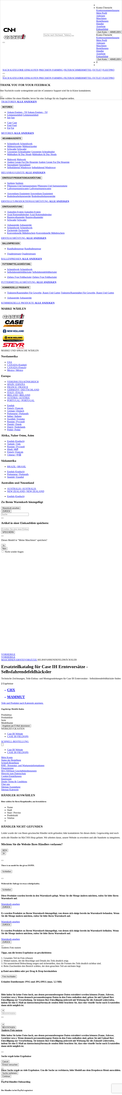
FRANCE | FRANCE (17, 387)
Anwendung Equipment (18, 193)
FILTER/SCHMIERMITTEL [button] (78, 70)
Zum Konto (102, 32)
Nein (4, 549)
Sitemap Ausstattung (10, 787)
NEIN (4, 850)
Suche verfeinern (9, 1073)
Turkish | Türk (14, 444)
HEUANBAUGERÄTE (13, 172)
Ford (9, 125)
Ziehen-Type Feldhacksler (19, 277)
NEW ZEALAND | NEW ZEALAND (25, 491)
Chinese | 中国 (14, 455)
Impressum (6, 779)
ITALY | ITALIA (15, 392)
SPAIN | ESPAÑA (16, 384)
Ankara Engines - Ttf (17, 112)
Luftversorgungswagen (18, 188)
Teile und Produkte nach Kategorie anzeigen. (22, 703)
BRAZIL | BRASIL (16, 466)
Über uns (5, 784)
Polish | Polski (13, 429)
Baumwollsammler (16, 217)
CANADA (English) (17, 365)
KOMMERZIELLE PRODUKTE (18, 303)
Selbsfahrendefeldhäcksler (19, 272)
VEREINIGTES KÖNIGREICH (23, 381)
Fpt (8, 128)
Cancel (5, 1061)
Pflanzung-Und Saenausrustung (22, 186)
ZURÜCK (6, 511)
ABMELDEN (115, 32)
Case (9, 122)
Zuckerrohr (12, 230)
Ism (9, 117)
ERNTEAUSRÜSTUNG (13, 238)
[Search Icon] (73, 35)
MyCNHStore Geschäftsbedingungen (19, 771)
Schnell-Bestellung (10, 763)
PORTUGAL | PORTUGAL (21, 400)
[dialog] (61, 543)
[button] (21, 78)
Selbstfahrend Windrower (19, 167)
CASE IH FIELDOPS (17, 736)
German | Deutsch (15, 411)
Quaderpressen (14, 253)
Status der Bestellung (11, 760)
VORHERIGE (8, 654)
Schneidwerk (13, 143)
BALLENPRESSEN (11, 259)
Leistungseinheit (14, 115)
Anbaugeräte (13, 225)
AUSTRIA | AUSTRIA (18, 397)
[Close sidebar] (4, 76)
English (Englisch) (16, 441)
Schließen (6, 871)
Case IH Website (15, 733)
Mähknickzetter (14, 146)
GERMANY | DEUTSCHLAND (23, 389)
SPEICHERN (8, 532)
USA (9, 362)
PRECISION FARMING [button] (51, 70)
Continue (6, 1076)
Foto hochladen (9, 976)
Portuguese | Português (18, 413)
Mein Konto (7, 757)
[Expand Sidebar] (4, 73)
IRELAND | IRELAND (18, 395)
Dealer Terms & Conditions (14, 781)
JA (3, 853)
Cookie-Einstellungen (11, 776)
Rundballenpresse (15, 248)
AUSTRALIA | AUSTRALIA (21, 488)
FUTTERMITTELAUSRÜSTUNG (18, 282)
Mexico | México (15, 370)
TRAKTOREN (9, 101)
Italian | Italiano (14, 416)
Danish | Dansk (14, 424)
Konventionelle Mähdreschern (21, 233)
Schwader (12, 149)
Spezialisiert (12, 165)
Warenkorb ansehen (10, 508)
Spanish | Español (15, 477)
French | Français (15, 408)
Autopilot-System (15, 212)
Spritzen (11, 183)
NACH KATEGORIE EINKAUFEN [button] (20, 70)
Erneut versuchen (10, 1065)
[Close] (1, 96)
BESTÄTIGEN (8, 1013)
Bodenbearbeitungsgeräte (19, 196)
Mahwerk (11, 159)
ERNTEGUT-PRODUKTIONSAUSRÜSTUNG (25, 201)
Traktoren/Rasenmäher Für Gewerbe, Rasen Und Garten (33, 292)
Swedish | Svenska (16, 419)
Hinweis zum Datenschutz (13, 773)
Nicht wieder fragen (14, 551)
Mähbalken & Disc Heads (19, 154)
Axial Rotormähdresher (18, 214)
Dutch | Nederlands (16, 427)
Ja (3, 545)
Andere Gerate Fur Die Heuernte (22, 162)
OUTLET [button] (97, 70)
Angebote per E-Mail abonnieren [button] (16, 726)
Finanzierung (7, 768)
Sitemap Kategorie (10, 789)
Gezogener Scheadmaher (19, 151)
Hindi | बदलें (12, 449)
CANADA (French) (16, 367)
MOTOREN (7, 133)
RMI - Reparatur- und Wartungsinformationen (22, 765)
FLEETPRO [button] (108, 70)
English (10, 405)
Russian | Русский (16, 421)
